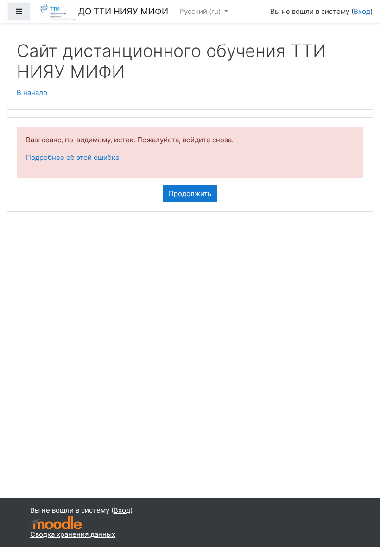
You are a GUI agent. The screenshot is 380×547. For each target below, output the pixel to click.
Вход (362, 11)
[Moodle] (56, 521)
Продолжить (190, 193)
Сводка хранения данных (72, 534)
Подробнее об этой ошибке (73, 157)
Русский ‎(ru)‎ (200, 11)
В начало (32, 92)
